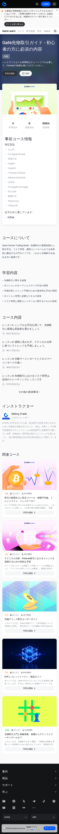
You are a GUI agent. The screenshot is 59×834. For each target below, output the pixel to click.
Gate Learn (8, 31)
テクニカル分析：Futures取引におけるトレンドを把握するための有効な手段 (29, 560)
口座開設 (46, 4)
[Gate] (4, 4)
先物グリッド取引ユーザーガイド (21, 619)
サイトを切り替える (14, 24)
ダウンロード (49, 828)
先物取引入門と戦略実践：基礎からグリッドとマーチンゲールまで (29, 736)
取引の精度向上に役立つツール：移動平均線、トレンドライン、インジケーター (29, 499)
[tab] (20, 31)
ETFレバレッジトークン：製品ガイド (23, 676)
